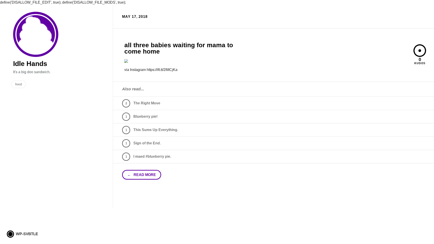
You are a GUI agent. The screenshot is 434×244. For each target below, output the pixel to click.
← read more (141, 175)
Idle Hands (35, 34)
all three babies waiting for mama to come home (178, 48)
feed (18, 84)
